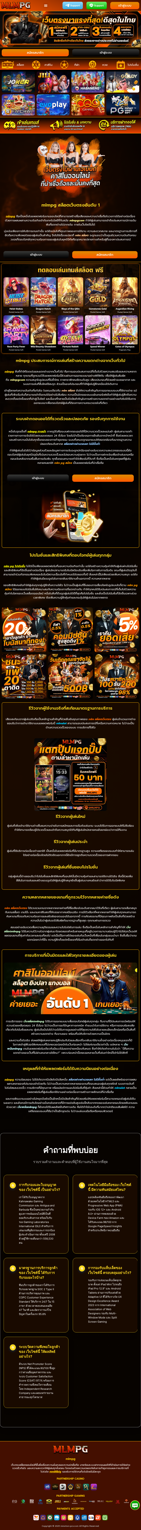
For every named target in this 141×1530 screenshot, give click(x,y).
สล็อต (20, 65)
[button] (45, 5)
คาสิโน (48, 65)
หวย (105, 65)
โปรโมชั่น (133, 65)
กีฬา (76, 65)
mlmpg (70, 1459)
